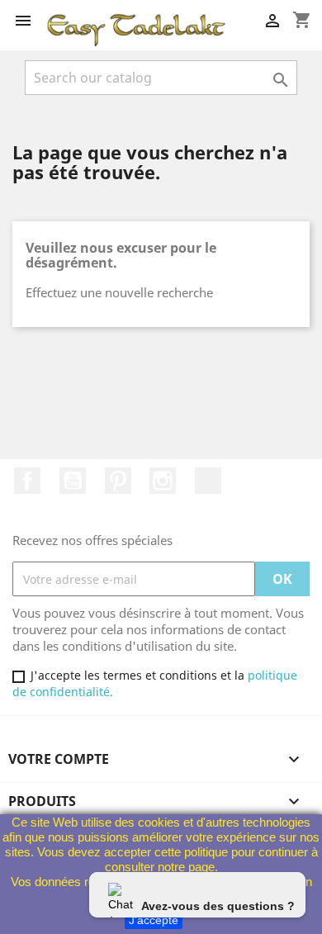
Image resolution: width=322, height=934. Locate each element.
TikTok (208, 480)
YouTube (72, 480)
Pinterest (118, 480)
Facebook (27, 480)
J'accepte (153, 920)
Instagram (162, 480)
